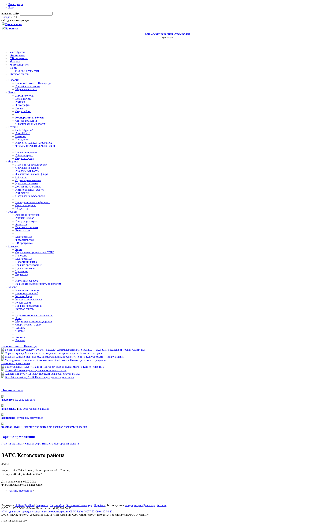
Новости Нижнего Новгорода (33, 83)
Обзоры (20, 330)
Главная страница (12, 443)
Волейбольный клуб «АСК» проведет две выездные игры (39, 377)
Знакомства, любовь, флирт (31, 174)
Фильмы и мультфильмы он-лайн (35, 145)
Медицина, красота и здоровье (33, 321)
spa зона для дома (25, 399)
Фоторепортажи (19, 64)
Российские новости (27, 86)
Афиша (12, 211)
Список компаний (26, 120)
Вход (11, 7)
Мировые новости (26, 89)
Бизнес (12, 286)
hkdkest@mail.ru (24, 505)
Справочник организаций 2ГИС (34, 252)
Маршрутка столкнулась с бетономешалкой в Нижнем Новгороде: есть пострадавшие (56, 360)
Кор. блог (99, 505)
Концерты (21, 224)
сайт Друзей (17, 52)
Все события (22, 230)
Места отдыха (23, 236)
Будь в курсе (167, 37)
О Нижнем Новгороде (79, 505)
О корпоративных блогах (30, 123)
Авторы (20, 101)
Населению (25, 490)
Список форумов (25, 205)
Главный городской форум (31, 164)
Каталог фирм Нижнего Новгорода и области (52, 443)
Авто (18, 318)
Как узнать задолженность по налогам (38, 283)
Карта (13, 67)
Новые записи (12, 390)
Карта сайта (57, 505)
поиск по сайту (10, 13)
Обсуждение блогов (27, 167)
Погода (5, 17)
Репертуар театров (26, 221)
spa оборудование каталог (33, 408)
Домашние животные (28, 186)
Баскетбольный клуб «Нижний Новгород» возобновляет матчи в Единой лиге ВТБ (54, 366)
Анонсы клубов (24, 217)
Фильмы (19, 70)
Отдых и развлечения (28, 180)
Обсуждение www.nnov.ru (30, 195)
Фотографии (22, 105)
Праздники (22, 139)
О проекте (42, 505)
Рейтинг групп (24, 155)
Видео (19, 108)
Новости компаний (26, 293)
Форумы (15, 61)
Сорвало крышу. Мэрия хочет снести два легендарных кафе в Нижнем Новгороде (53, 353)
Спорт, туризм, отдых (28, 324)
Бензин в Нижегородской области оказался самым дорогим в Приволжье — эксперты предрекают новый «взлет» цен (75, 349)
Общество (21, 177)
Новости (13, 79)
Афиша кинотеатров (27, 214)
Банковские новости (27, 290)
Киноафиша (17, 55)
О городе (13, 246)
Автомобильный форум (29, 189)
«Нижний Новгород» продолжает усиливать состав (35, 370)
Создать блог (23, 111)
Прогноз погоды (25, 268)
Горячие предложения (28, 264)
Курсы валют (23, 302)
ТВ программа (19, 58)
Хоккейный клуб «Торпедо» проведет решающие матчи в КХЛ (42, 373)
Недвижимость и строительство (34, 315)
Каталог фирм (23, 296)
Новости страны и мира (15, 363)
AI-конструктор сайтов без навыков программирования (54, 426)
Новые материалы (26, 152)
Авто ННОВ (22, 133)
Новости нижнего (26, 261)
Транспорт (21, 271)
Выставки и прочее (26, 227)
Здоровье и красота (26, 183)
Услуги (12, 490)
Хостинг (20, 337)
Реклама (20, 340)
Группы (13, 126)
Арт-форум (22, 192)
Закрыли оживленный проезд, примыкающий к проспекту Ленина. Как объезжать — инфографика (64, 356)
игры (29, 70)
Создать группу (24, 158)
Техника (20, 327)
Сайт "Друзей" (24, 130)
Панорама (21, 255)
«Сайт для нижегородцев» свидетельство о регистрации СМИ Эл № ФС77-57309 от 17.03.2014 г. (59, 511)
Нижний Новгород (26, 280)
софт (36, 70)
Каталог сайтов (19, 73)
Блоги (12, 92)
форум (129, 505)
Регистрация (15, 4)
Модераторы (22, 208)
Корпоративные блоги (28, 299)
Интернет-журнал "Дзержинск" (34, 142)
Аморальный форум (27, 170)
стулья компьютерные (30, 417)
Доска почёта (23, 98)
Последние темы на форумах (32, 202)
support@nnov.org (144, 505)
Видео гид (21, 274)
